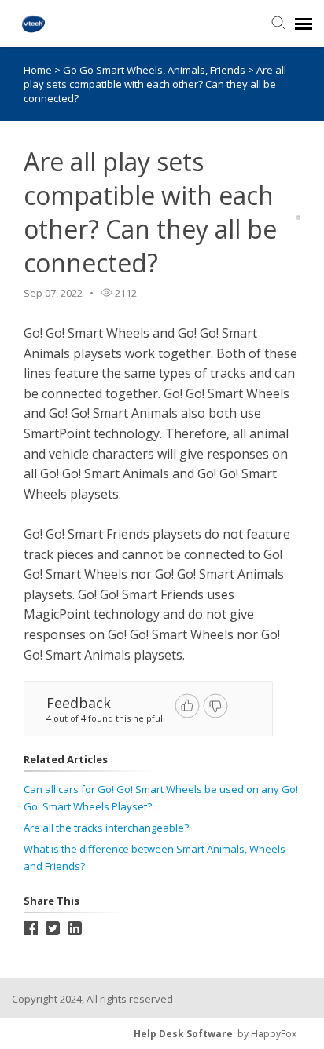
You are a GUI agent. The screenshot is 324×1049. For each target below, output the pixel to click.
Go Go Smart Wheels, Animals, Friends (155, 70)
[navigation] (303, 23)
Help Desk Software (183, 1033)
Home (38, 70)
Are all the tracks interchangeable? (106, 828)
